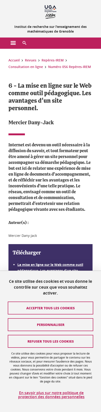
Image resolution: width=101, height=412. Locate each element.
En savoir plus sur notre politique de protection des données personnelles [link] (51, 395)
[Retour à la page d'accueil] (50, 11)
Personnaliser (50, 324)
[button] (24, 43)
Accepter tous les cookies (50, 308)
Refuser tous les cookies (50, 341)
